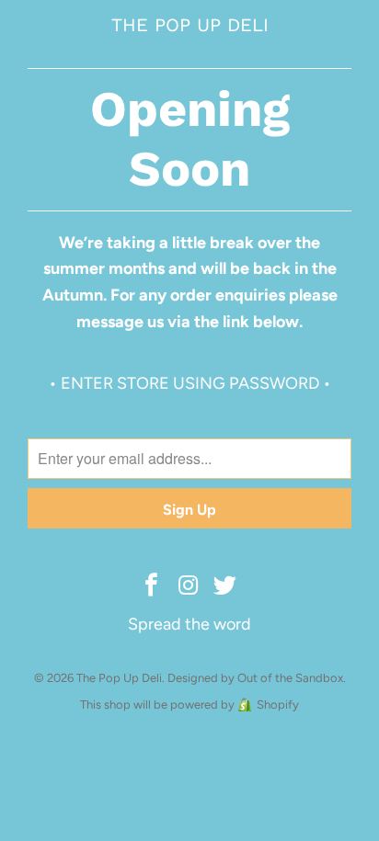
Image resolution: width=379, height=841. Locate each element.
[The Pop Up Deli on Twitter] (225, 586)
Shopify (278, 704)
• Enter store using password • (190, 383)
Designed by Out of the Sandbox (255, 678)
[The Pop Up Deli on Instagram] (188, 586)
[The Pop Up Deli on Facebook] (151, 586)
